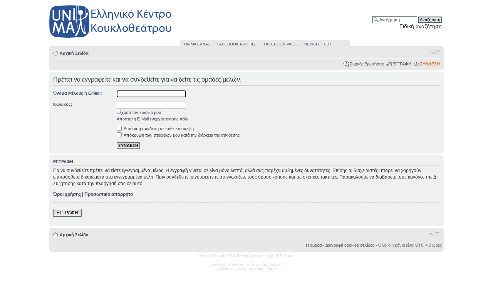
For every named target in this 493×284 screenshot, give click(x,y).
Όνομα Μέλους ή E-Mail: (77, 93)
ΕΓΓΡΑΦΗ (401, 64)
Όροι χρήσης (67, 194)
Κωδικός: (62, 104)
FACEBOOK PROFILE (237, 44)
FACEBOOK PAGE (280, 44)
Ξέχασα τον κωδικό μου (139, 112)
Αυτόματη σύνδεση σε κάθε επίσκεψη (158, 128)
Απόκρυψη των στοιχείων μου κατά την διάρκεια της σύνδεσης (181, 135)
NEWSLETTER (317, 44)
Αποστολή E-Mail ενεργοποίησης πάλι (152, 119)
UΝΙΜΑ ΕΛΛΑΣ (197, 44)
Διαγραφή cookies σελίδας (349, 245)
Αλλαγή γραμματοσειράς (434, 51)
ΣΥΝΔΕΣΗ (430, 64)
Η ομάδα (314, 245)
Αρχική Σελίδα (74, 53)
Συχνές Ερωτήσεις (367, 64)
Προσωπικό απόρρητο (108, 194)
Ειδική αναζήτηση (420, 26)
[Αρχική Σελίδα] (111, 38)
